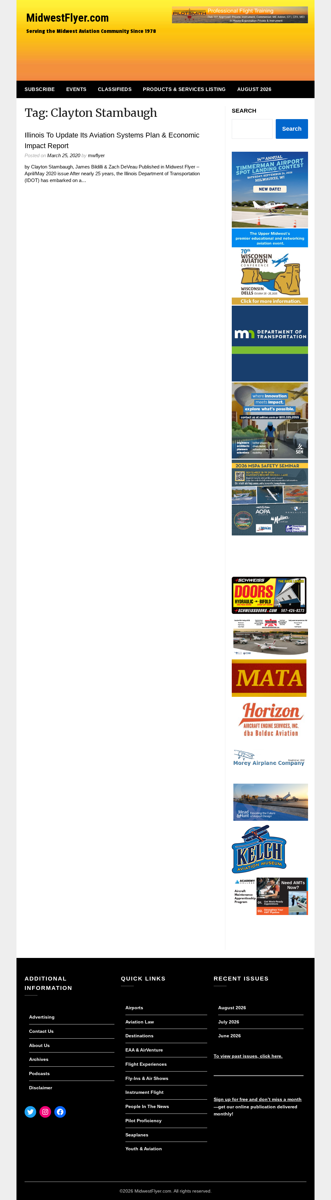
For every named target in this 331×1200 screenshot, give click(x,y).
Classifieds (115, 89)
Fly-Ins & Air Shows (146, 1078)
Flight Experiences (146, 1064)
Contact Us (41, 1031)
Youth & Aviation (143, 1148)
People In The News (147, 1106)
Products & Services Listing (184, 89)
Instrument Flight (144, 1092)
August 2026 (254, 89)
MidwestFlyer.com (67, 18)
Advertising (42, 1017)
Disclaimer (40, 1087)
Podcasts (39, 1073)
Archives (38, 1059)
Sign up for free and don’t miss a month (258, 1099)
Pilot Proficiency (143, 1120)
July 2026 (228, 1021)
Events (76, 89)
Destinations (139, 1035)
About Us (39, 1045)
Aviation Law (139, 1021)
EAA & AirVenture (144, 1050)
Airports (134, 1007)
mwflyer (96, 155)
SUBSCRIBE (40, 89)
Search (244, 110)
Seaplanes (136, 1134)
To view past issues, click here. (248, 1056)
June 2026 (229, 1035)
